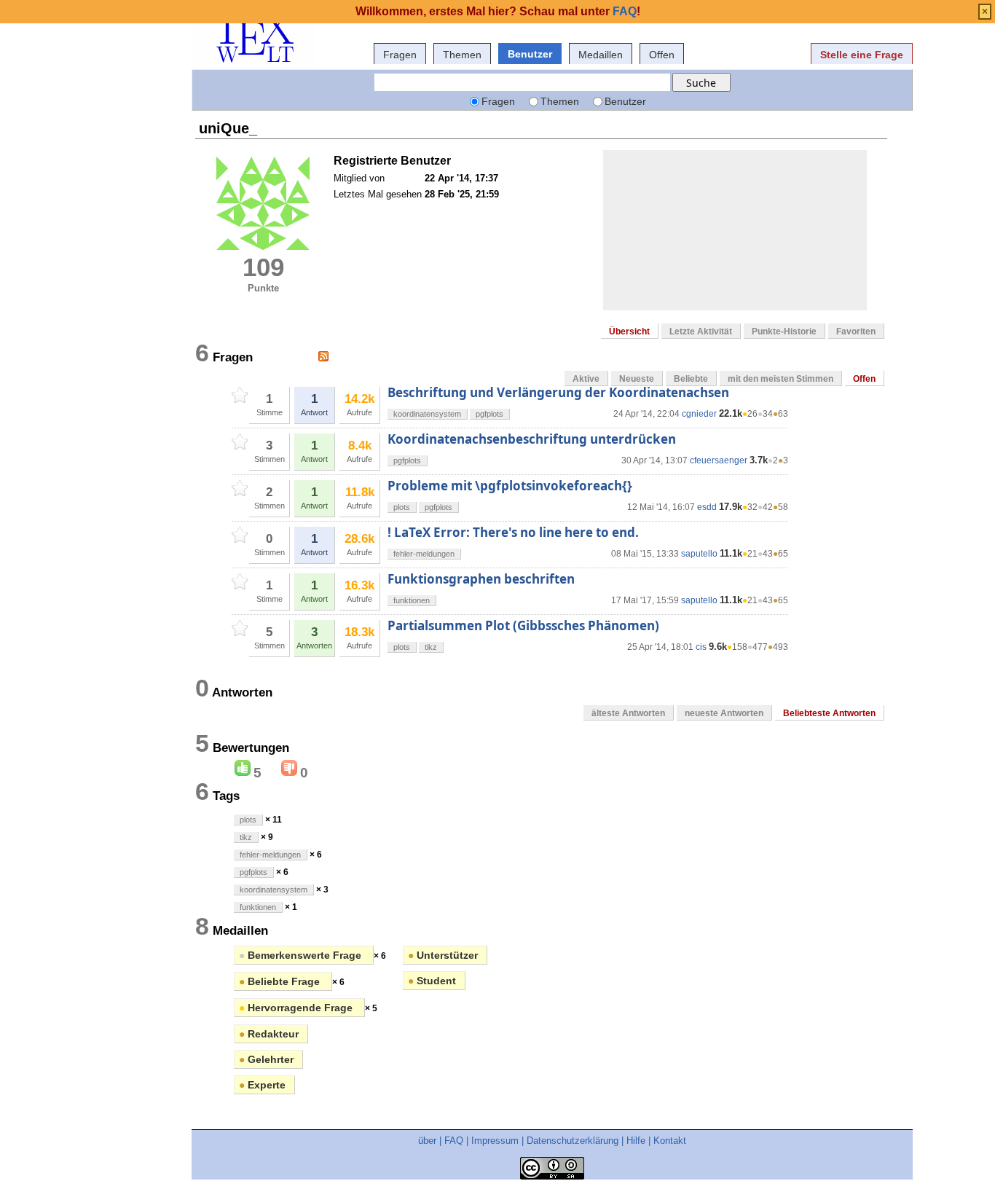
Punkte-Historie (784, 331)
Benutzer (530, 54)
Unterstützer (443, 955)
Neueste (636, 379)
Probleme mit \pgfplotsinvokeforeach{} (510, 485)
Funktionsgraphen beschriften (481, 578)
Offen (662, 54)
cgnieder (699, 414)
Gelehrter (266, 1059)
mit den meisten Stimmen (780, 379)
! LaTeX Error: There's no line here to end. (513, 532)
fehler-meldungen (424, 553)
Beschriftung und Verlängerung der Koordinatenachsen (558, 392)
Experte (262, 1085)
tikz (431, 647)
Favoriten (856, 331)
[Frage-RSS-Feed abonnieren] (323, 356)
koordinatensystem (427, 413)
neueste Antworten (724, 713)
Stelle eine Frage (861, 54)
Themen (462, 54)
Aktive (586, 379)
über (427, 1140)
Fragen (400, 54)
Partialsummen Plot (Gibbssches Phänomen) (523, 625)
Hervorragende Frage (297, 1007)
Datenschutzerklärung (572, 1140)
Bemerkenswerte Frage (301, 955)
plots (401, 507)
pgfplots (489, 413)
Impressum (495, 1140)
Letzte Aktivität (700, 331)
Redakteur (269, 1034)
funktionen (411, 600)
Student (432, 980)
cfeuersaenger (718, 460)
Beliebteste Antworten (829, 713)
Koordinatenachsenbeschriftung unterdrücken (532, 439)
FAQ (453, 1140)
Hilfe (635, 1140)
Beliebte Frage (281, 981)
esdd (707, 507)
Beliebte (691, 379)
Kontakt (669, 1140)
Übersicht (629, 331)
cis (701, 647)
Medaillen (600, 54)
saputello (699, 554)
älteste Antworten (628, 713)
